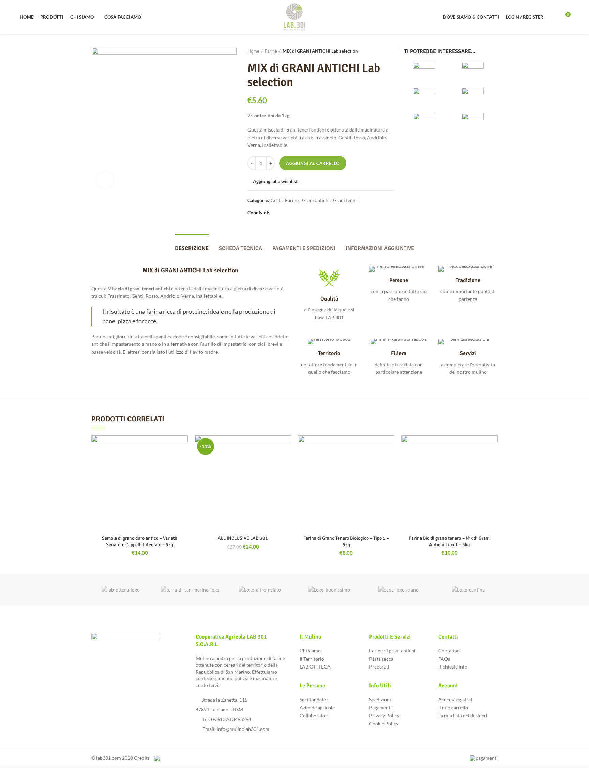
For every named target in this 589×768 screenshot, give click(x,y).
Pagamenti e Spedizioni (303, 248)
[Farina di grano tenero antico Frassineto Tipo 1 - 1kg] (426, 72)
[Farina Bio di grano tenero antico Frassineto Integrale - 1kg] (475, 72)
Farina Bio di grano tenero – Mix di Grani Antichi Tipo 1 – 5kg (449, 541)
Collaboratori (314, 715)
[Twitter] (283, 212)
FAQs (444, 659)
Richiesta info (452, 667)
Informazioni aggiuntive (380, 248)
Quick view (182, 477)
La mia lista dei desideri (462, 715)
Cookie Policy (383, 723)
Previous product (376, 51)
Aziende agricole (317, 707)
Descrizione (192, 248)
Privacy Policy (384, 715)
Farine (271, 51)
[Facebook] (275, 212)
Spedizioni (380, 699)
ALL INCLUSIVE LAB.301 (243, 538)
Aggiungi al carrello (312, 163)
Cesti (276, 200)
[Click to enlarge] (105, 179)
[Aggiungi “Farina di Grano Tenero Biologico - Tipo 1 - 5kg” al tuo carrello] (389, 462)
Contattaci (449, 651)
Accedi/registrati (456, 699)
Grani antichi (316, 200)
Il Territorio (312, 659)
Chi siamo (310, 651)
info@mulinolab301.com (243, 729)
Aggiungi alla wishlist (275, 181)
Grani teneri (346, 200)
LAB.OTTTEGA (315, 667)
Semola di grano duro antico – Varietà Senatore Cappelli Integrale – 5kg (139, 541)
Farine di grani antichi (392, 651)
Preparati (379, 667)
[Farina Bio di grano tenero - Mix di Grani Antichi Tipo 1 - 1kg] (475, 98)
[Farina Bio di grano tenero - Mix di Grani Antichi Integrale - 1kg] (426, 98)
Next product (390, 51)
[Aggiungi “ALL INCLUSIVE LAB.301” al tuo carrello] (285, 462)
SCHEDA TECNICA (240, 248)
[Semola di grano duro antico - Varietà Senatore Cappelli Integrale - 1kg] (475, 123)
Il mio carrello (453, 707)
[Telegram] (306, 212)
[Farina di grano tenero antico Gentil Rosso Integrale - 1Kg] (426, 123)
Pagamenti (380, 707)
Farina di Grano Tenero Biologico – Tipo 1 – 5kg (346, 541)
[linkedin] (298, 212)
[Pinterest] (290, 212)
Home (253, 51)
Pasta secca (381, 659)
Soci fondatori (315, 699)
